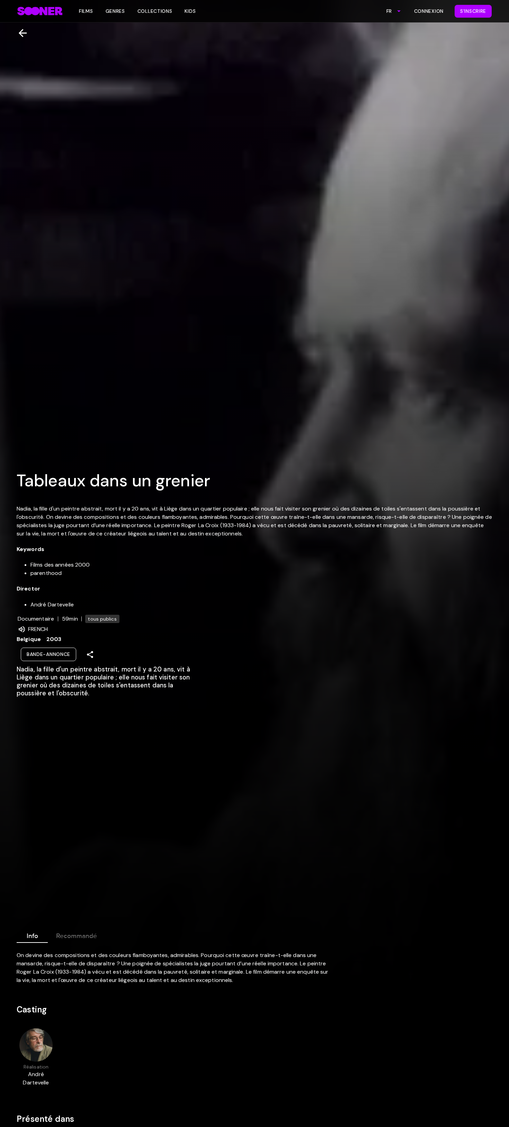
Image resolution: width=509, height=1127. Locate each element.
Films (86, 11)
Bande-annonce (48, 654)
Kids (190, 11)
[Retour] (20, 33)
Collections (154, 11)
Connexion (429, 11)
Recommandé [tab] (76, 936)
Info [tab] (32, 936)
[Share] (90, 654)
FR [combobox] (389, 11)
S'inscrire (473, 11)
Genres (115, 11)
